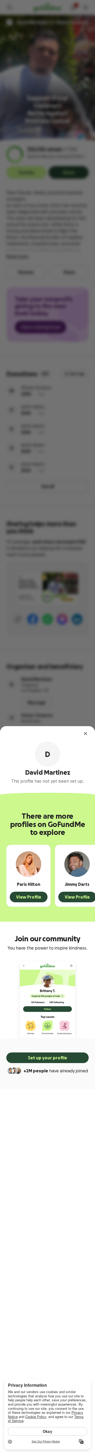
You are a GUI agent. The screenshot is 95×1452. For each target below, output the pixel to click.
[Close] (85, 733)
